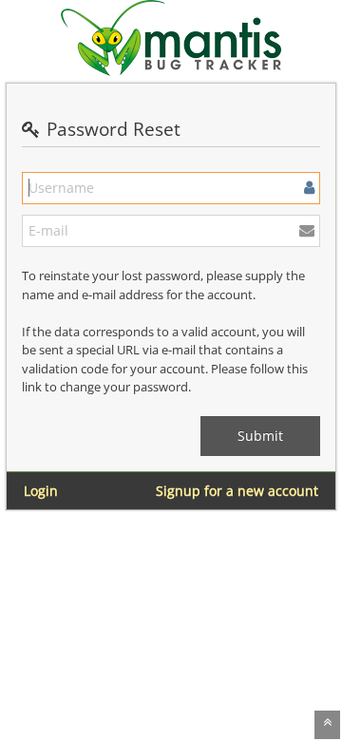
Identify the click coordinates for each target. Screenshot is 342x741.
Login (41, 491)
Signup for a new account (237, 491)
